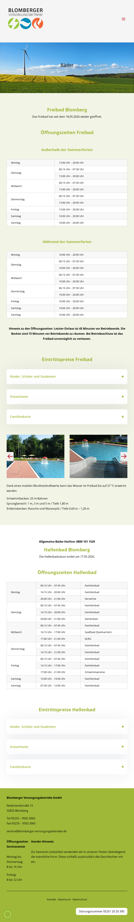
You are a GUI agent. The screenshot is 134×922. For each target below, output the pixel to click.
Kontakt (51, 899)
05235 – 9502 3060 (23, 818)
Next (123, 456)
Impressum (64, 899)
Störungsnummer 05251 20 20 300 (101, 911)
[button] (7, 914)
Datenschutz (80, 899)
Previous (11, 456)
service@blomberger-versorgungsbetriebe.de (37, 831)
